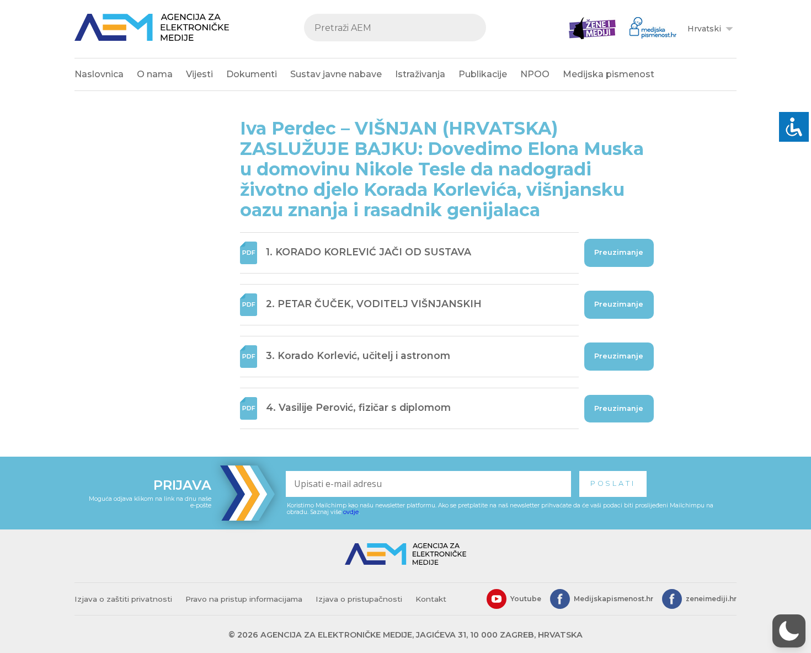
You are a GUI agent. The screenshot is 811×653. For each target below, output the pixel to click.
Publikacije (482, 74)
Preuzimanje (618, 252)
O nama (155, 74)
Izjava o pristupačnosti (359, 599)
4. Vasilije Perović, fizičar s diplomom (358, 408)
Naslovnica (99, 74)
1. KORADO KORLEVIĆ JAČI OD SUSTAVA (368, 252)
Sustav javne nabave (336, 74)
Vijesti (199, 74)
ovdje (351, 512)
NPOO (534, 74)
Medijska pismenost (608, 74)
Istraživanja (420, 74)
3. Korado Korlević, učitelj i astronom (358, 355)
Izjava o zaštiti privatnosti (123, 599)
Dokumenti (251, 74)
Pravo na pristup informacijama (243, 599)
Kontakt (430, 599)
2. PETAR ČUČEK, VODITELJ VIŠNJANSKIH (374, 303)
